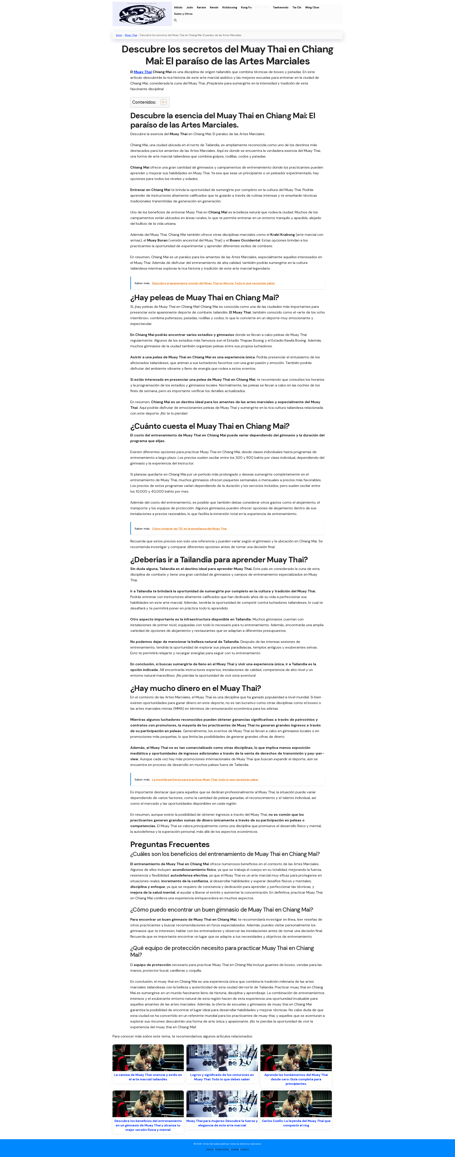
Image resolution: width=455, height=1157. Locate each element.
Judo (189, 7)
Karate (201, 7)
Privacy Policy (222, 1149)
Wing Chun (312, 7)
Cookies (235, 1149)
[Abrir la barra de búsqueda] (175, 20)
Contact (244, 1149)
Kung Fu (246, 7)
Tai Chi (296, 7)
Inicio (119, 35)
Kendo (214, 7)
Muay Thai (262, 7)
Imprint (210, 1149)
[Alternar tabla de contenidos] (162, 102)
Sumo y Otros (183, 14)
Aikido (178, 7)
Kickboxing (229, 7)
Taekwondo (280, 7)
